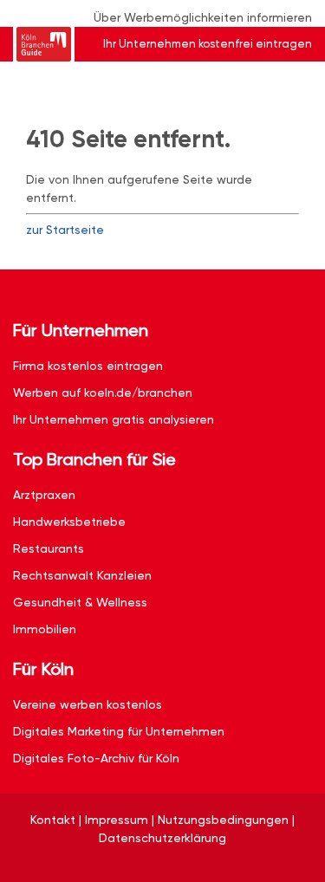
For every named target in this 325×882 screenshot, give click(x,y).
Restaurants (48, 548)
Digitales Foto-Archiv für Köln (96, 758)
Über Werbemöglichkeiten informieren (203, 17)
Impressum (116, 820)
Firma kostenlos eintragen (88, 366)
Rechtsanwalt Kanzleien (82, 575)
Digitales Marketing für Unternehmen (118, 731)
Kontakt (52, 820)
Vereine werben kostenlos (87, 704)
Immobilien (44, 629)
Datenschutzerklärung (162, 838)
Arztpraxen (44, 495)
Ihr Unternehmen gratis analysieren (113, 419)
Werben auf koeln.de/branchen (102, 392)
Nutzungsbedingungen (223, 820)
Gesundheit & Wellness (80, 602)
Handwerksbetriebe (69, 522)
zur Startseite (65, 230)
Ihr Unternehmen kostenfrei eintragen (207, 43)
